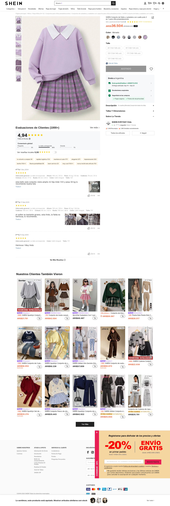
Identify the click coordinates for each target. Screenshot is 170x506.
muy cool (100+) (68, 163)
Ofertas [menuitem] (41, 9)
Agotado (126, 69)
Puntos (53, 456)
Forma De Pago (56, 454)
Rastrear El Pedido (40, 467)
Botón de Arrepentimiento (39, 460)
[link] (150, 3)
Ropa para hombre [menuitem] (94, 9)
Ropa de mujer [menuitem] (51, 9)
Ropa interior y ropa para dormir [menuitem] (140, 9)
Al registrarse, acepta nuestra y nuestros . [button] (131, 467)
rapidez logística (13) (43, 159)
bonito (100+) (21, 163)
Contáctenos (55, 451)
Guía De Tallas (38, 470)
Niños (29, 13)
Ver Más (85, 424)
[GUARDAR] (151, 69)
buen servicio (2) (53, 163)
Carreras (19, 454)
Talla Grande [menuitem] (81, 9)
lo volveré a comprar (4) (24, 159)
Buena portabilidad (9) (37, 163)
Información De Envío (41, 451)
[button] (159, 3)
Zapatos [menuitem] (124, 9)
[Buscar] (113, 3)
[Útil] (88, 195)
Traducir (18, 186)
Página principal (21, 13)
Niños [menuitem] (73, 9)
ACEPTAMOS (90, 485)
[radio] (108, 37)
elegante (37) (76, 159)
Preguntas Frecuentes (58, 459)
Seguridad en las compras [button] (121, 95)
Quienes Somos (22, 451)
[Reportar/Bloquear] (98, 195)
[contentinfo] (121, 489)
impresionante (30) (90, 159)
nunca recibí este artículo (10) (86, 163)
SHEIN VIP (37, 472)
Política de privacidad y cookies (133, 466)
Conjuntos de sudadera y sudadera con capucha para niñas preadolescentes (96, 13)
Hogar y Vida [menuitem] (158, 9)
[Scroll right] (163, 8)
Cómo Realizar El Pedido (39, 463)
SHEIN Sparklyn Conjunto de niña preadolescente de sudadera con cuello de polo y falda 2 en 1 (30, 315)
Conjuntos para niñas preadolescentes (58, 13)
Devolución (37, 454)
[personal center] (145, 3)
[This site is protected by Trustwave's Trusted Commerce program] (88, 494)
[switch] (55, 152)
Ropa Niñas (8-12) (38, 13)
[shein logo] (13, 3)
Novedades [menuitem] (32, 9)
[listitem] (29, 301)
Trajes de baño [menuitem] (63, 9)
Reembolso (37, 456)
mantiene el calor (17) (61, 159)
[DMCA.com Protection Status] (93, 494)
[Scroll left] (160, 8)
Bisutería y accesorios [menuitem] (111, 9)
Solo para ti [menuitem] (22, 9)
